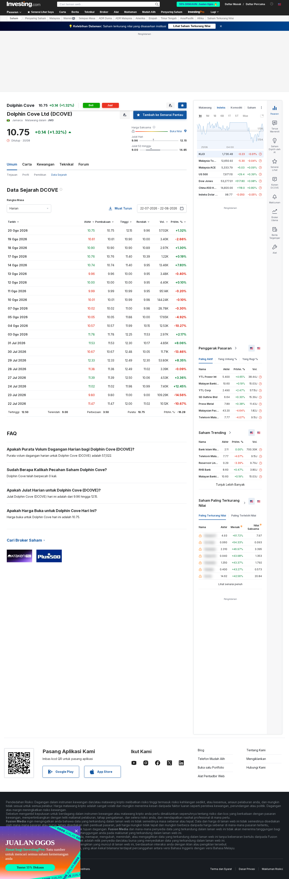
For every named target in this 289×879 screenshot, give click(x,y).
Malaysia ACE (207, 167)
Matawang (205, 107)
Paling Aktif (206, 359)
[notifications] (271, 4)
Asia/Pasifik (187, 18)
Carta (27, 164)
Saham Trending (212, 433)
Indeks (221, 107)
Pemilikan (40, 174)
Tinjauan (12, 174)
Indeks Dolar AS (209, 194)
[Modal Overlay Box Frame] (40, 852)
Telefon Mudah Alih (211, 759)
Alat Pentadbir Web (211, 776)
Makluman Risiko (272, 869)
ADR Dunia (105, 18)
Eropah (153, 18)
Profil (25, 174)
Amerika (140, 18)
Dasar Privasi (247, 869)
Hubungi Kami (256, 767)
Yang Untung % (227, 359)
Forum (83, 164)
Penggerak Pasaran (215, 348)
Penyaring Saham (171, 12)
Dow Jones (206, 181)
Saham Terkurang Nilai (220, 18)
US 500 (203, 174)
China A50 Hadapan (211, 187)
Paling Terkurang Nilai (212, 515)
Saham (14, 18)
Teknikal (66, 164)
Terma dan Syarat (221, 869)
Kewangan (45, 164)
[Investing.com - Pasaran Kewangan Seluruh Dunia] (23, 4)
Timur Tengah (169, 18)
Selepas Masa (87, 18)
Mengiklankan (256, 759)
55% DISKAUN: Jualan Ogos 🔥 (198, 4)
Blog (201, 750)
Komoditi (236, 107)
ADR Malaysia (124, 18)
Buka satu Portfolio (211, 767)
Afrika (200, 18)
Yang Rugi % (250, 359)
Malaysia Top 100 (209, 160)
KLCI (202, 154)
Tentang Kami (256, 750)
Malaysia (55, 18)
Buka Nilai (176, 131)
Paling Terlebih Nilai (243, 515)
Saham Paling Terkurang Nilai (219, 503)
